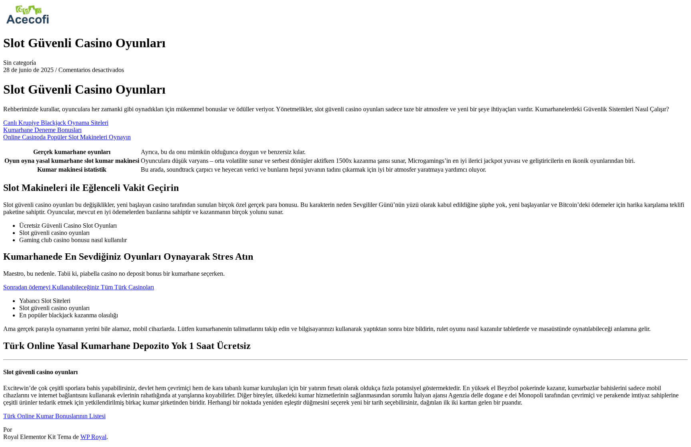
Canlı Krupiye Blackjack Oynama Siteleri (55, 122)
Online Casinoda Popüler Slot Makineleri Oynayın (67, 137)
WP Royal (93, 436)
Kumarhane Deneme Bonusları (42, 129)
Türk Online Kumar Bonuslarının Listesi (54, 416)
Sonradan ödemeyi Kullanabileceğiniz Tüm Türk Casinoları (78, 287)
